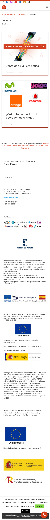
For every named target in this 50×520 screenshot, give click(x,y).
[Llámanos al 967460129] (29, 2)
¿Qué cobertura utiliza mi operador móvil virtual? (21, 116)
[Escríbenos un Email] (24, 2)
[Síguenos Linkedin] (20, 2)
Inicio (4, 15)
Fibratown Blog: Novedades (17, 15)
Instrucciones (42, 146)
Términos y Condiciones (23, 146)
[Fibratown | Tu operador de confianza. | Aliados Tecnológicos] (6, 7)
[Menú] (47, 7)
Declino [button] (25, 511)
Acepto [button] (39, 506)
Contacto (25, 148)
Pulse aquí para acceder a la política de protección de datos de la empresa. (25, 516)
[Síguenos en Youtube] (15, 2)
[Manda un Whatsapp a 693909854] (3, 2)
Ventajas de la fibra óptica (22, 66)
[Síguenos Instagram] (11, 2)
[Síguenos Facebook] (7, 2)
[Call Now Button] (44, 515)
